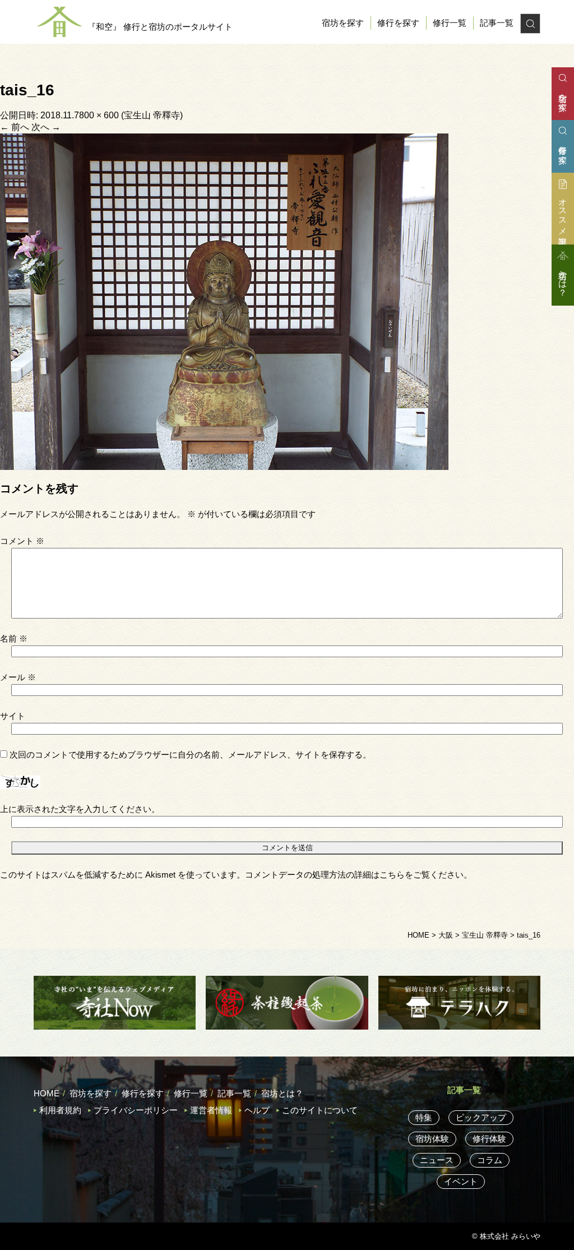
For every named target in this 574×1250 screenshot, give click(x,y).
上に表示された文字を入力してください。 (80, 809)
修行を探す (398, 22)
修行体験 (489, 1138)
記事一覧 (496, 22)
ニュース (436, 1160)
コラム (489, 1160)
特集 (423, 1117)
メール (18, 677)
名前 (13, 638)
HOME (46, 1093)
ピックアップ (481, 1117)
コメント (22, 541)
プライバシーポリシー (136, 1110)
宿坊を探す (343, 22)
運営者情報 (211, 1110)
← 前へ (14, 127)
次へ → (46, 127)
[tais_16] (224, 301)
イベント (461, 1181)
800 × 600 (99, 115)
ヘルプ (257, 1110)
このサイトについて (320, 1110)
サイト (12, 716)
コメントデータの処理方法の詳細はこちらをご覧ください (354, 874)
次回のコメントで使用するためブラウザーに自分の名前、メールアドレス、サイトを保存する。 (190, 754)
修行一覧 (449, 22)
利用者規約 (60, 1110)
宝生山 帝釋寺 (152, 115)
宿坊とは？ (282, 1093)
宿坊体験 (432, 1138)
